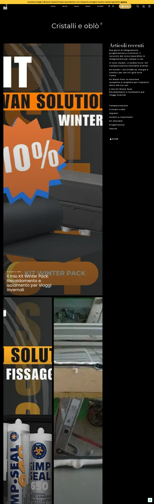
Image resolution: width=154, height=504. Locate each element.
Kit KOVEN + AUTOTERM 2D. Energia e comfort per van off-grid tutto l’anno (128, 72)
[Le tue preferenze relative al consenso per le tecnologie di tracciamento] (150, 500)
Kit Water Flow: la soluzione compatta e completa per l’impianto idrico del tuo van (129, 82)
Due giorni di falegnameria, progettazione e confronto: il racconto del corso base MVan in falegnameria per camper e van (127, 54)
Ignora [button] (124, 2)
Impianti (113, 113)
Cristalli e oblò (14, 272)
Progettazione (117, 125)
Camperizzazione (118, 105)
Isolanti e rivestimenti (121, 117)
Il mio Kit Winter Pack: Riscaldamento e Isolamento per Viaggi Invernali (127, 92)
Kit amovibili (116, 121)
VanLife (113, 128)
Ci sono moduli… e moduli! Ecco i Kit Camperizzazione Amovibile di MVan (128, 64)
